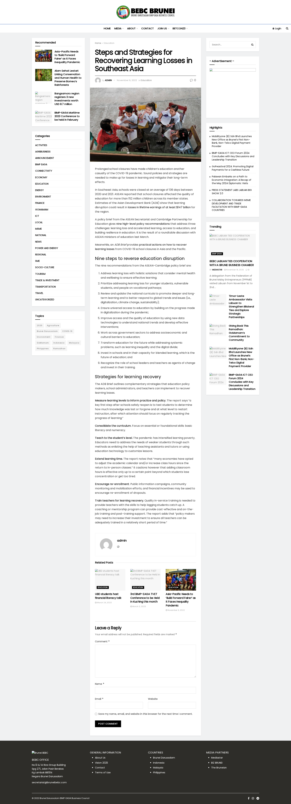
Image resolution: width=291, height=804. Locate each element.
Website (153, 699)
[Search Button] (252, 44)
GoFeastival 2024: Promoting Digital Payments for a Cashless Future (232, 168)
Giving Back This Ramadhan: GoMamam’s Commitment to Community (239, 333)
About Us (100, 757)
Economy (41, 177)
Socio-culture (44, 267)
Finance (39, 203)
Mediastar (217, 757)
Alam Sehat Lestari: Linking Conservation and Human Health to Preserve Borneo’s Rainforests (68, 78)
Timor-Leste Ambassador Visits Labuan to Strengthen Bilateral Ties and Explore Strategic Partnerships (241, 306)
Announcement (44, 158)
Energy (39, 190)
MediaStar (217, 269)
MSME (38, 228)
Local (39, 222)
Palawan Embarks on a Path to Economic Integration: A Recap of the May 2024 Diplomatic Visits (231, 180)
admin (108, 80)
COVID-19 (67, 331)
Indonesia (58, 342)
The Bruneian (219, 767)
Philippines (43, 348)
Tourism (40, 274)
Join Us (162, 28)
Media (117, 28)
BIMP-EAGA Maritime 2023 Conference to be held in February (67, 116)
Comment (102, 641)
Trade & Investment (47, 280)
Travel (39, 293)
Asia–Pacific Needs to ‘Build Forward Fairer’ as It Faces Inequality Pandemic (181, 599)
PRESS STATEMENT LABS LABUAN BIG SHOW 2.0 (232, 191)
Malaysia (74, 342)
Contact (147, 28)
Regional (40, 254)
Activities (41, 145)
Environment (43, 196)
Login (277, 28)
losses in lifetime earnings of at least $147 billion (159, 207)
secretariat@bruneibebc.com (49, 782)
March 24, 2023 (104, 602)
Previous (213, 90)
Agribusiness (43, 151)
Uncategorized (44, 299)
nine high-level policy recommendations (143, 224)
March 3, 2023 (139, 606)
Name (99, 684)
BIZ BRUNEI (216, 762)
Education (109, 43)
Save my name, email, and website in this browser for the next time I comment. (145, 714)
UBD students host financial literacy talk (108, 596)
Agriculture (53, 325)
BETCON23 (179, 28)
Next (251, 90)
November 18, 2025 (235, 269)
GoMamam (41, 209)
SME (37, 261)
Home (107, 28)
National (40, 235)
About (131, 28)
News (38, 241)
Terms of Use (103, 772)
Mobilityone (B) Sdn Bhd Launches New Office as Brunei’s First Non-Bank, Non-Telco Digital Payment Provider (232, 141)
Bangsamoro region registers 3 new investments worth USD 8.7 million (67, 99)
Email (99, 699)
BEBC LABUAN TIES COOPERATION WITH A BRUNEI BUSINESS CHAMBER (231, 263)
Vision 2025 (101, 762)
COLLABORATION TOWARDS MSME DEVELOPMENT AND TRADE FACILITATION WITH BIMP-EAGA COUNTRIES (231, 205)
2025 (39, 325)
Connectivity (43, 170)
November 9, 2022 (127, 80)
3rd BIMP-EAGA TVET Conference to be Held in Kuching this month (144, 598)
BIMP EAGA (41, 164)
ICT (37, 216)
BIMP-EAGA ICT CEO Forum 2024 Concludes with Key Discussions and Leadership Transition (233, 156)
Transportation (45, 286)
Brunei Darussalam (47, 331)
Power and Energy (46, 248)
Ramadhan (59, 348)
